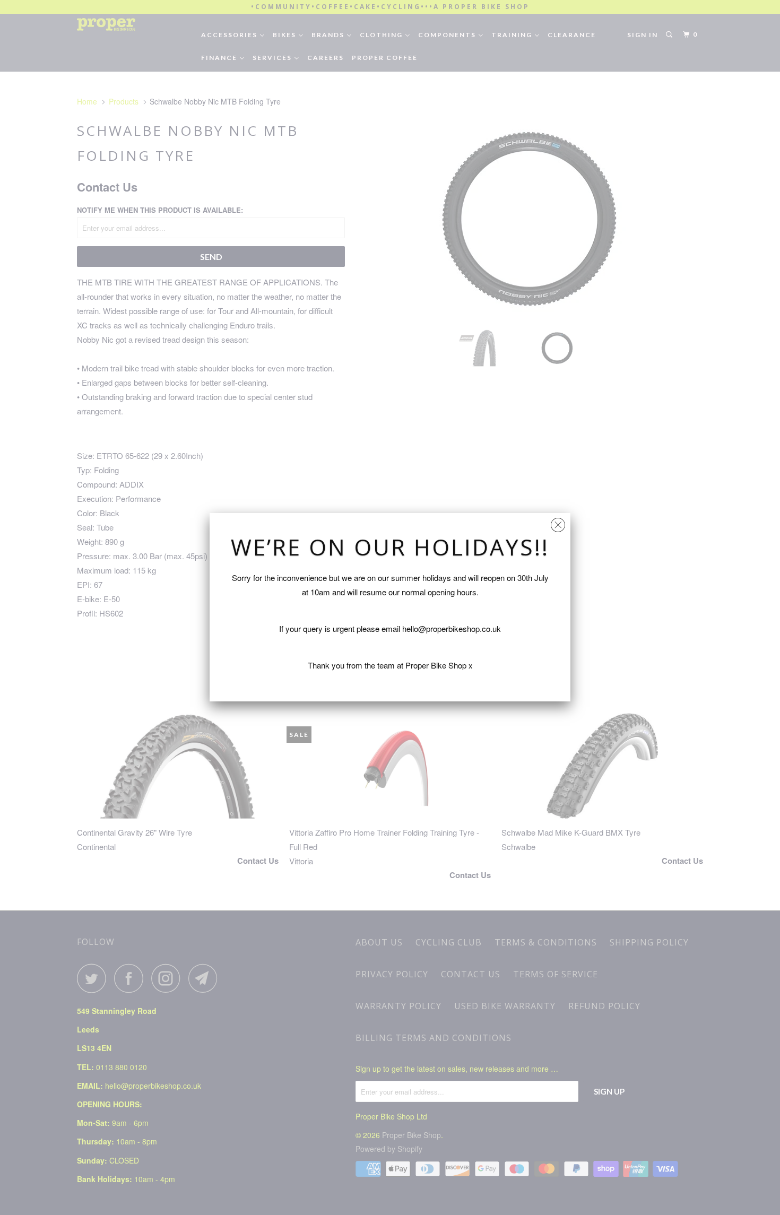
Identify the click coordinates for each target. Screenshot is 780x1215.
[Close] (558, 522)
